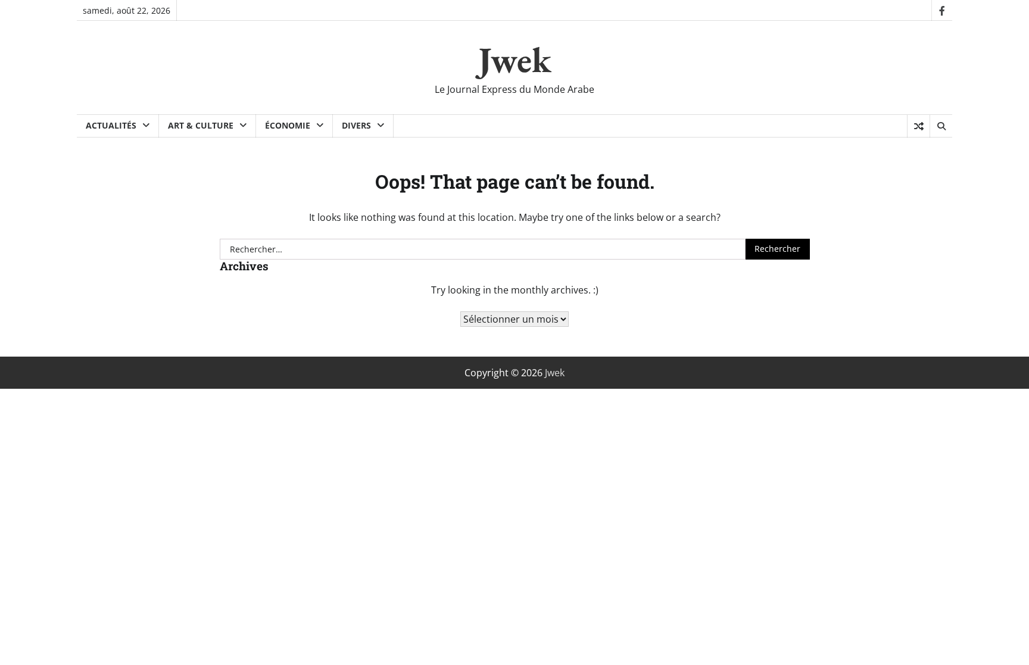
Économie (287, 125)
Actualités (111, 125)
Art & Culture (200, 125)
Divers (356, 125)
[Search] (941, 126)
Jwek (514, 59)
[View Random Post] (919, 126)
